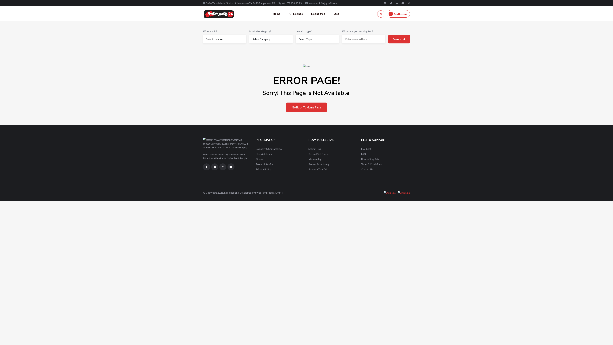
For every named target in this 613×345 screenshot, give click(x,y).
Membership (315, 159)
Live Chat (366, 148)
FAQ (363, 154)
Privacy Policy (263, 169)
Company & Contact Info (269, 148)
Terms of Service (264, 164)
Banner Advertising (318, 164)
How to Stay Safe (370, 159)
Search (397, 39)
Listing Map (318, 14)
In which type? (304, 31)
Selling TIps (314, 148)
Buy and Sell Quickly (319, 154)
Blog (336, 14)
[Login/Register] (380, 14)
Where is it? (210, 31)
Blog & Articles (264, 154)
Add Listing (400, 13)
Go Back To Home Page (306, 107)
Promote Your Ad (317, 169)
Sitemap (260, 159)
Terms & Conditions (371, 164)
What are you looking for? (357, 31)
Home (276, 14)
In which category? (260, 31)
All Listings (296, 14)
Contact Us (367, 169)
